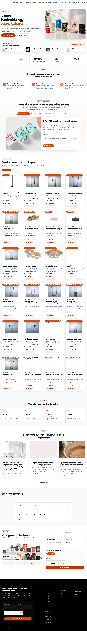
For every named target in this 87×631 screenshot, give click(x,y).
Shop (69, 2)
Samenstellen (78, 594)
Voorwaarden (32, 628)
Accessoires (72, 169)
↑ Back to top (81, 628)
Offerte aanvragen (8, 35)
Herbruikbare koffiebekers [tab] (37, 113)
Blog (46, 590)
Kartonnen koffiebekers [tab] (23, 113)
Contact (83, 2)
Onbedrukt (78, 591)
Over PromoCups (75, 2)
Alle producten (6, 169)
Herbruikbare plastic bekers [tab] (52, 113)
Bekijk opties (48, 145)
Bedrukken (78, 589)
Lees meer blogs (43, 482)
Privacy (13, 628)
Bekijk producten (23, 35)
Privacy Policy (49, 596)
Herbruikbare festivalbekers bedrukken (49, 621)
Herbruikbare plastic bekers (44, 2)
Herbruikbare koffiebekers (31, 2)
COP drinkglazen (63, 169)
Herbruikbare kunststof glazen (59, 2)
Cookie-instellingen (22, 628)
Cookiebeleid (48, 598)
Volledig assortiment (78, 44)
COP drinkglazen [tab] (65, 113)
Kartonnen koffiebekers (18, 2)
